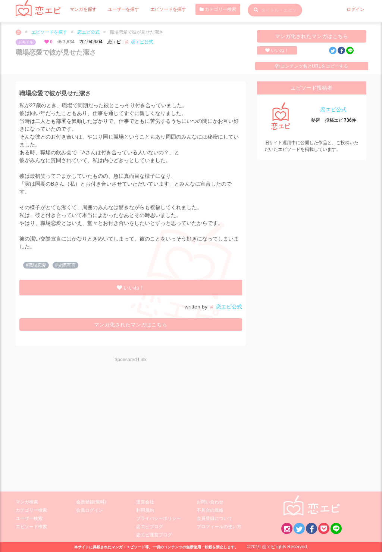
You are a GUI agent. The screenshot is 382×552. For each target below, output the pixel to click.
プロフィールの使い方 (219, 526)
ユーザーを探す (123, 9)
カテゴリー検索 (220, 9)
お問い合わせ (210, 502)
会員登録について (214, 518)
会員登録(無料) (91, 502)
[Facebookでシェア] (341, 50)
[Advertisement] (82, 422)
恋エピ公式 (88, 32)
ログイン (355, 9)
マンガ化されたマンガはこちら (311, 36)
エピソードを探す (168, 9)
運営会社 (145, 502)
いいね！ (279, 50)
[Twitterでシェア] (332, 50)
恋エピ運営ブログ (154, 534)
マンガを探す (83, 9)
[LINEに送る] (350, 50)
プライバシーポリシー (158, 518)
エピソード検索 (31, 526)
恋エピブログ (149, 526)
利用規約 (145, 510)
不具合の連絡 (210, 510)
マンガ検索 (27, 502)
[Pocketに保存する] (323, 528)
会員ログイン (89, 510)
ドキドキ (25, 42)
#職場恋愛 (36, 265)
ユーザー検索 (29, 518)
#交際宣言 (65, 265)
